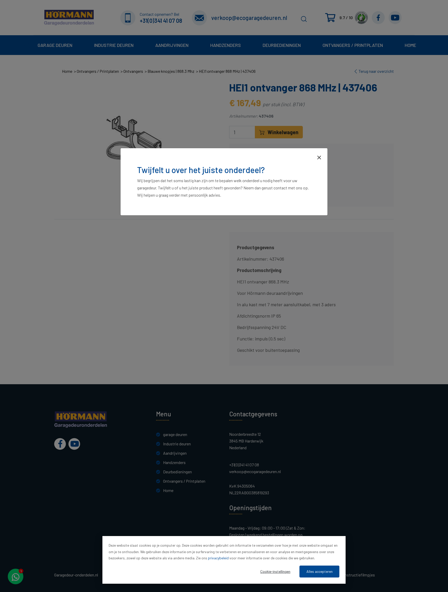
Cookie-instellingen (275, 571)
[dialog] (224, 560)
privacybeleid (218, 558)
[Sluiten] (319, 157)
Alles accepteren (319, 571)
